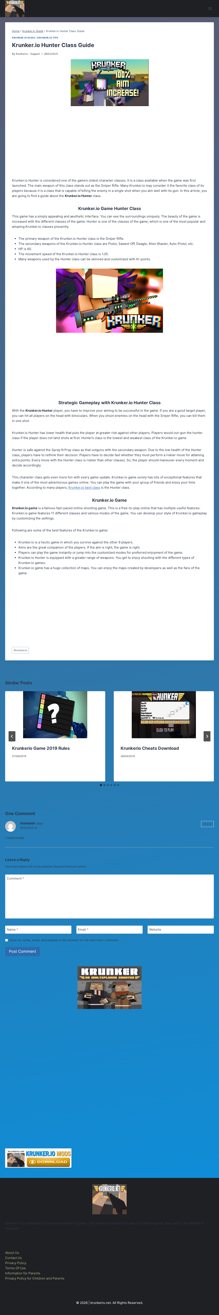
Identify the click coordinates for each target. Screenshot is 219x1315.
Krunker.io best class (84, 487)
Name (12, 929)
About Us (12, 1253)
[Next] (207, 736)
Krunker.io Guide (23, 37)
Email (83, 929)
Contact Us (13, 1258)
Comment (15, 878)
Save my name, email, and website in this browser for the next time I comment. (64, 940)
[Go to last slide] (12, 736)
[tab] (101, 785)
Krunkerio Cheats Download (150, 748)
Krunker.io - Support (28, 53)
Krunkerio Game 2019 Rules (41, 748)
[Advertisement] (109, 143)
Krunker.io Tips (47, 37)
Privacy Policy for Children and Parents (34, 1278)
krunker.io (20, 650)
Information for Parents (22, 1273)
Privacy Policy (15, 1263)
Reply (207, 823)
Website (155, 929)
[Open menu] (210, 8)
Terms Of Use (15, 1268)
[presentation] (55, 714)
